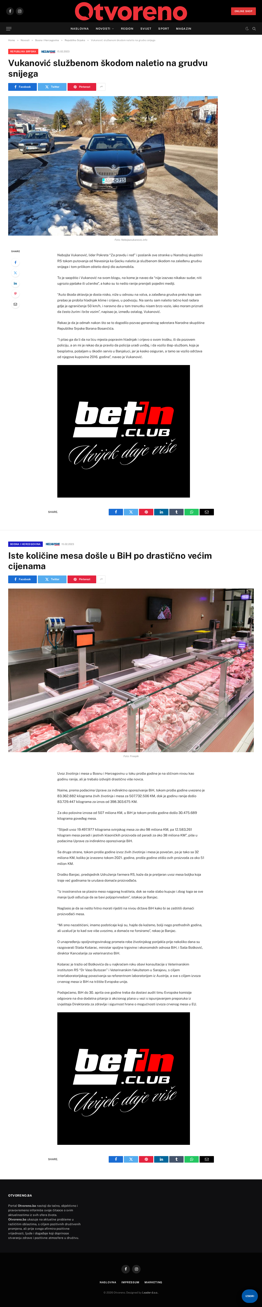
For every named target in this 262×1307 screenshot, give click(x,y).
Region (127, 28)
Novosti (103, 28)
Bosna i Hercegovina (25, 544)
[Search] (254, 28)
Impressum (130, 1282)
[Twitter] (15, 273)
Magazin (183, 28)
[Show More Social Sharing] (101, 87)
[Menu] (8, 28)
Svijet (145, 28)
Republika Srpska (23, 51)
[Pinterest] (15, 294)
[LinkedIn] (15, 283)
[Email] (15, 304)
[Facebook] (15, 262)
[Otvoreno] (131, 11)
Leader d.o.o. (150, 1292)
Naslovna (80, 28)
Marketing (153, 1282)
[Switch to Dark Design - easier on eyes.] (247, 28)
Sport (163, 28)
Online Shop (243, 11)
